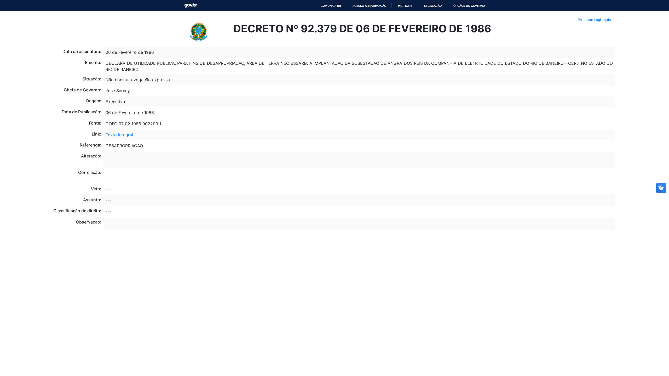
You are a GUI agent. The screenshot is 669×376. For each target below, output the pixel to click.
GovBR (190, 5)
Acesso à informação (369, 6)
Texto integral (119, 134)
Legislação (433, 6)
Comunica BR (331, 6)
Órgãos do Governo (469, 6)
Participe (405, 6)
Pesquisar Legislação (594, 20)
